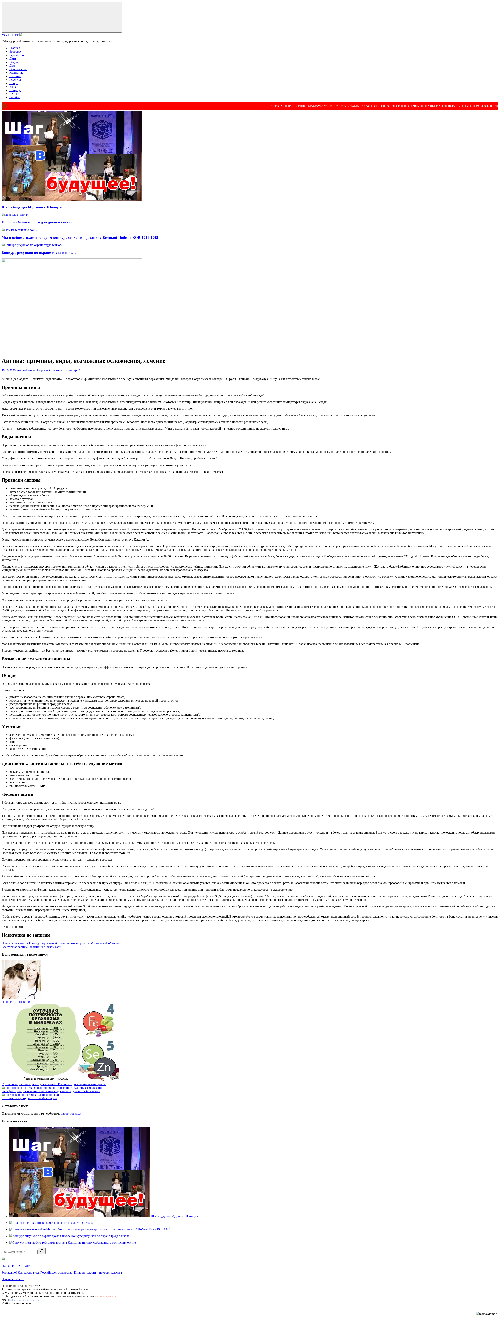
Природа (15, 90)
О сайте (14, 97)
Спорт (13, 83)
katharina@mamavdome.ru (24, 1300)
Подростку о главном (16, 1001)
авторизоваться (71, 1113)
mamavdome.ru (26, 370)
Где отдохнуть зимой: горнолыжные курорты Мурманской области (60, 943)
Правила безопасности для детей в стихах (37, 222)
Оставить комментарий (64, 370)
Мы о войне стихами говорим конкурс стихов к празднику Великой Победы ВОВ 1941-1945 (80, 237)
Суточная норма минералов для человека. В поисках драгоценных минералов (54, 1084)
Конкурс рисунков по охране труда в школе (39, 252)
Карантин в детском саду (31, 946)
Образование (18, 69)
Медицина (16, 72)
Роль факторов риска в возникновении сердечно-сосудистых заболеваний (51, 1091)
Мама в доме (10, 34)
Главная (14, 48)
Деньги (14, 93)
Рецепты (15, 79)
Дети (12, 58)
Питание (15, 76)
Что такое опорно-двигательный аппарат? (29, 1098)
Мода (13, 86)
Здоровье (15, 51)
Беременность (18, 55)
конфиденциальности (107, 1296)
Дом (12, 65)
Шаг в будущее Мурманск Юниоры (32, 207)
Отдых (13, 62)
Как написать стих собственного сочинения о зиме (102, 1242)
